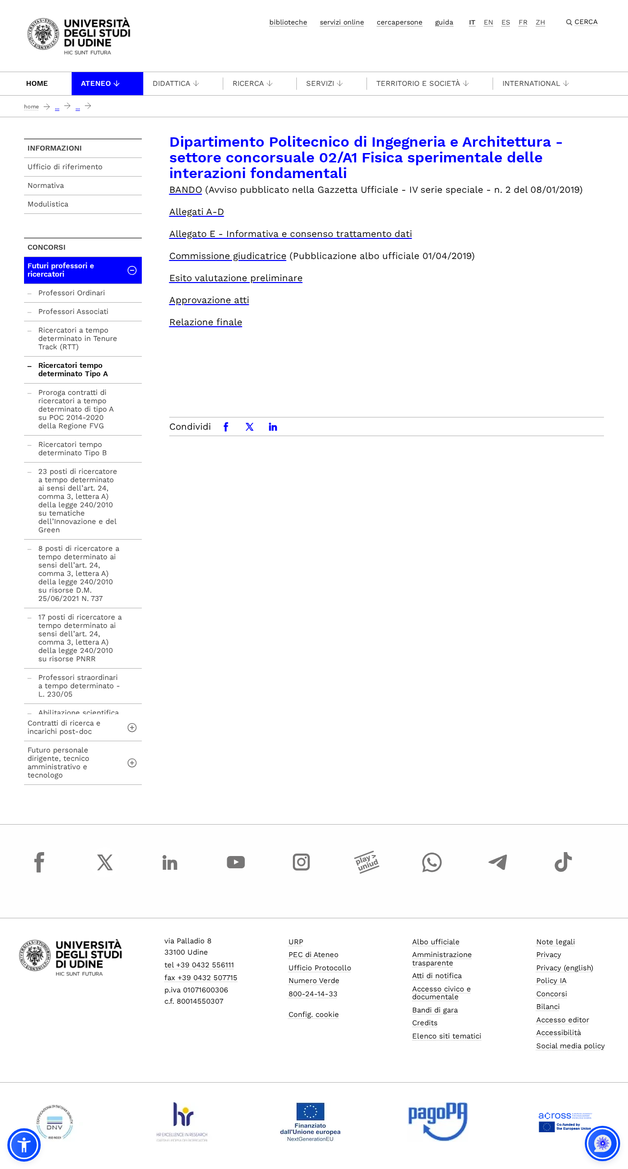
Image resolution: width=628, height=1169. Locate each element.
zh (540, 22)
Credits (425, 1022)
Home (37, 83)
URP (295, 941)
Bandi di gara (435, 1010)
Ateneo (96, 83)
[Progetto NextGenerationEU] (310, 1122)
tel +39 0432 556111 (199, 965)
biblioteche (288, 22)
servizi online (342, 22)
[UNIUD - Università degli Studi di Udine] (78, 35)
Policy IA (551, 980)
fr (523, 22)
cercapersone (399, 22)
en (488, 22)
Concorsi (46, 247)
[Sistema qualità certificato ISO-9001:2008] (54, 1122)
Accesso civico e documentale (441, 993)
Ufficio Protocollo (319, 967)
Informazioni (54, 148)
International (531, 83)
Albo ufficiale (436, 941)
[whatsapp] (432, 871)
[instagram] (301, 871)
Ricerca (248, 83)
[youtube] (236, 871)
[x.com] (105, 871)
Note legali (555, 941)
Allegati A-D (196, 211)
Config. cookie (313, 1014)
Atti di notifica (437, 975)
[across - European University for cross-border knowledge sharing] (565, 1122)
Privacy (548, 954)
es (505, 22)
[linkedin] (170, 871)
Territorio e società (418, 83)
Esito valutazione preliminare (236, 278)
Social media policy (570, 1045)
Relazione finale (205, 322)
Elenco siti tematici (446, 1036)
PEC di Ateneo (313, 954)
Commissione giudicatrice (228, 255)
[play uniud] (367, 871)
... (57, 107)
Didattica (171, 83)
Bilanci (548, 1006)
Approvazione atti (209, 300)
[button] (24, 1145)
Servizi (320, 83)
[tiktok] (563, 871)
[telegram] (498, 871)
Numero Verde (314, 980)
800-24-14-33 (313, 993)
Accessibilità (558, 1032)
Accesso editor (562, 1019)
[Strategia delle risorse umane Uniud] (182, 1122)
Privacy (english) (564, 967)
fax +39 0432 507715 (200, 977)
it (472, 22)
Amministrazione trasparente (442, 958)
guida (444, 22)
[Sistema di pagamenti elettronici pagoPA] (438, 1122)
